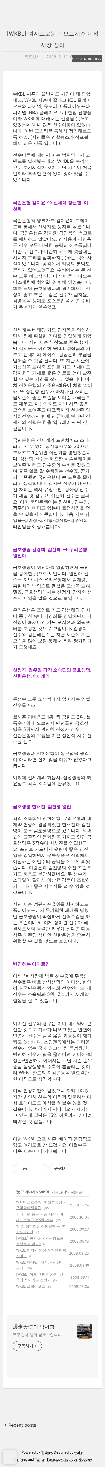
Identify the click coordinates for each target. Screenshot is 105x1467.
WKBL (44, 1191)
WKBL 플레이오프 (30, 1286)
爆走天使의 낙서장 (34, 1327)
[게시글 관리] (41, 1168)
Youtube (70, 1459)
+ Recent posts (20, 1425)
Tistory (46, 1452)
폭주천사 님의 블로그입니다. (38, 1334)
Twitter (40, 1459)
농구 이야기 (26, 1191)
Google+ (85, 1459)
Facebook (55, 1459)
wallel (78, 1452)
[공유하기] (34, 1168)
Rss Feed (20, 1459)
